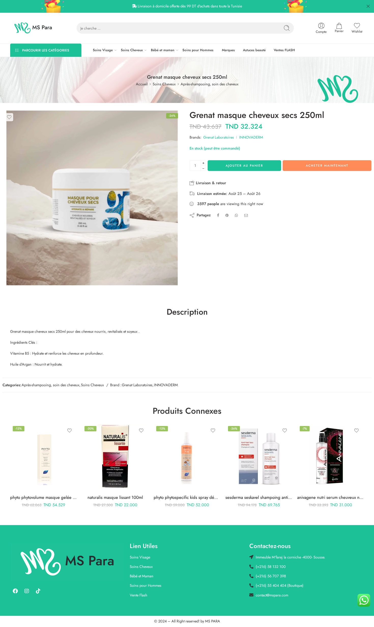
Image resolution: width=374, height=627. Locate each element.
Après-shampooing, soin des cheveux (209, 84)
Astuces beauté (254, 50)
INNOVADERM (251, 137)
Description (187, 312)
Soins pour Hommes (197, 50)
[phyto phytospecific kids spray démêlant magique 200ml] (187, 456)
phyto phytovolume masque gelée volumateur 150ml (43, 497)
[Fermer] (368, 6)
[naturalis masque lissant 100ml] (115, 456)
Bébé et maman (162, 50)
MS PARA (212, 621)
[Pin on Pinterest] (226, 215)
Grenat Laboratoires (218, 137)
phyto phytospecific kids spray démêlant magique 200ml (187, 497)
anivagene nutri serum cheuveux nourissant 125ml (330, 497)
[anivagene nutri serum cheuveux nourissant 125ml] (330, 456)
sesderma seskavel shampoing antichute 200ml (258, 497)
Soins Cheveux (132, 50)
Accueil (142, 84)
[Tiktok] (38, 591)
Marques (228, 50)
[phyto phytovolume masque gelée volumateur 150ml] (43, 456)
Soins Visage (103, 50)
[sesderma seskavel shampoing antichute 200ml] (258, 456)
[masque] (92, 200)
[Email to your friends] (246, 215)
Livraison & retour (210, 183)
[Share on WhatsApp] (236, 215)
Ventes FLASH (284, 50)
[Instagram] (27, 591)
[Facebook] (15, 591)
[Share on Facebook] (218, 215)
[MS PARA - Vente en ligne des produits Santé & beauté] (33, 28)
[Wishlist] (9, 117)
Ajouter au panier (244, 165)
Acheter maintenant (327, 165)
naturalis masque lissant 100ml (115, 497)
